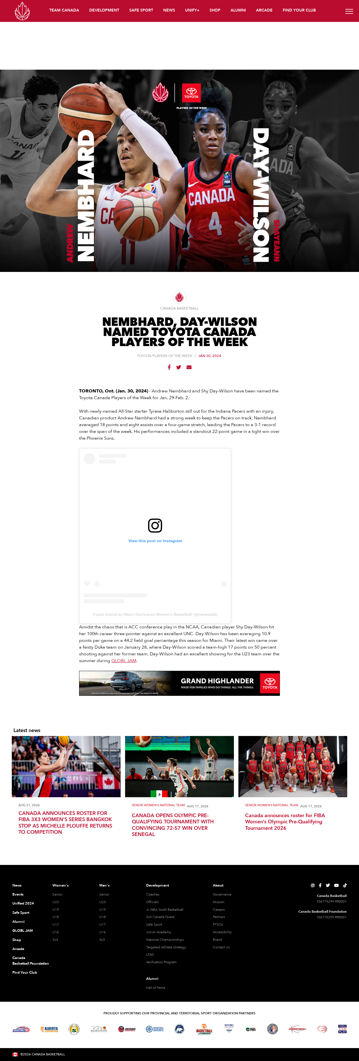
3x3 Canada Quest (160, 917)
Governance (222, 894)
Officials (152, 902)
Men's (104, 885)
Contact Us (221, 947)
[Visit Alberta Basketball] (49, 1029)
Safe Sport (20, 912)
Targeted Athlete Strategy (166, 947)
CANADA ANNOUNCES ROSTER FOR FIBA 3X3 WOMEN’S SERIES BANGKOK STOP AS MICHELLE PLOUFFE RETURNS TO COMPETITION (65, 823)
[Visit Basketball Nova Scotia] (229, 1029)
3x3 (55, 939)
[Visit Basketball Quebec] (155, 1029)
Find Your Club (24, 972)
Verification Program (161, 962)
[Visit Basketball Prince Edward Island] (250, 1029)
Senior (57, 894)
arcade (264, 10)
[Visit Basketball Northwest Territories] (179, 1029)
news (169, 10)
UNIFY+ (192, 10)
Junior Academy (158, 932)
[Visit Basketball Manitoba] (99, 1029)
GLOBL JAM (123, 661)
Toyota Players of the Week (164, 356)
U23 (55, 902)
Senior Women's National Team (158, 805)
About (218, 885)
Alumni (18, 921)
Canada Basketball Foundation (25, 960)
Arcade (18, 948)
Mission (218, 902)
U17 (55, 924)
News (17, 885)
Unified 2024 (23, 903)
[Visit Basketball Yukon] (297, 1029)
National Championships (165, 939)
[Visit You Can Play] (342, 1029)
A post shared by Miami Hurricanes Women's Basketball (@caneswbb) (155, 614)
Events (18, 894)
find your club (299, 10)
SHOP (215, 10)
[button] (65, 11)
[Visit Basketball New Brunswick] (204, 1029)
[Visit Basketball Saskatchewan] (74, 1029)
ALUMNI (238, 10)
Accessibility (222, 932)
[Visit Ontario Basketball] (127, 1029)
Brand (217, 939)
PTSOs (218, 924)
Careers (219, 909)
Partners (219, 917)
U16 (55, 932)
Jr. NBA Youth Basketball (164, 909)
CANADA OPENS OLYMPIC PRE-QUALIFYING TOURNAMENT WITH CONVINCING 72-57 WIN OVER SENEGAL (173, 825)
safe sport (141, 10)
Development (157, 885)
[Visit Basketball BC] (21, 1029)
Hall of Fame (155, 987)
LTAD (150, 954)
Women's (60, 885)
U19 (55, 909)
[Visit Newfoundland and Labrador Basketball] (272, 1029)
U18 (55, 917)
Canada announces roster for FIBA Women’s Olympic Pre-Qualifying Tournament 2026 (285, 822)
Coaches (152, 894)
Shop (16, 939)
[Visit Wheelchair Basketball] (322, 1029)
